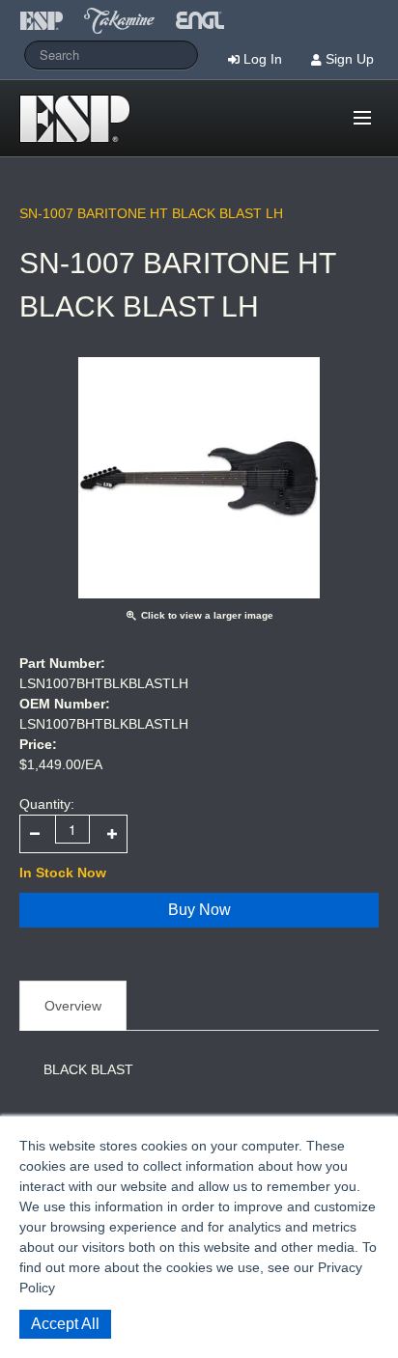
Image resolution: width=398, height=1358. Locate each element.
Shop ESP (80, 119)
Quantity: (46, 804)
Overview (72, 1005)
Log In (262, 59)
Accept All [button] (65, 1324)
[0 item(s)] (335, 110)
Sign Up (350, 59)
